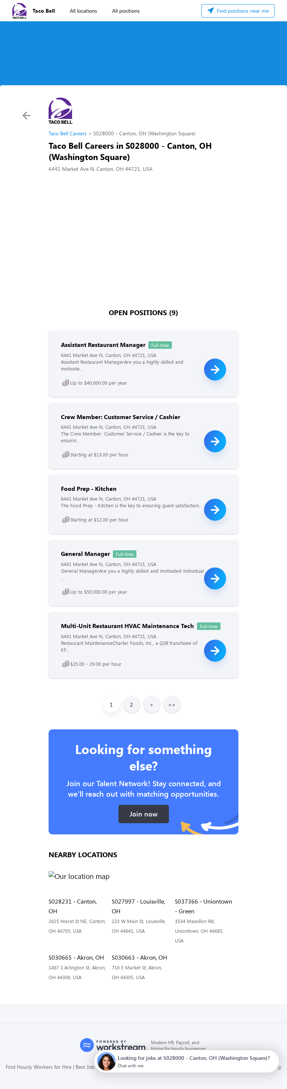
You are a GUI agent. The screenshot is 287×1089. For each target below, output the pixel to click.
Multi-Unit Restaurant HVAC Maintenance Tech (127, 626)
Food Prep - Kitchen (89, 488)
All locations (83, 10)
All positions (126, 10)
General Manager (85, 553)
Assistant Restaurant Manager (103, 344)
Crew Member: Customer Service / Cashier (120, 417)
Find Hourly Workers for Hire (38, 1066)
